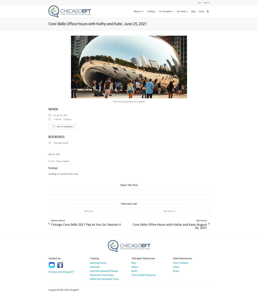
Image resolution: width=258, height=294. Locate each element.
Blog (193, 11)
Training (150, 11)
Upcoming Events (98, 263)
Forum (201, 11)
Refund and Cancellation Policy (104, 279)
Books (134, 271)
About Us (138, 11)
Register (206, 3)
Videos (134, 267)
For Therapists (165, 11)
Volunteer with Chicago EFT (61, 272)
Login (199, 3)
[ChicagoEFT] (69, 11)
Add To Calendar (64, 127)
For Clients (181, 11)
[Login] (208, 11)
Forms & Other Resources (143, 275)
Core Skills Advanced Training (104, 271)
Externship (95, 267)
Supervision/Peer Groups (102, 275)
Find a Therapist (180, 263)
